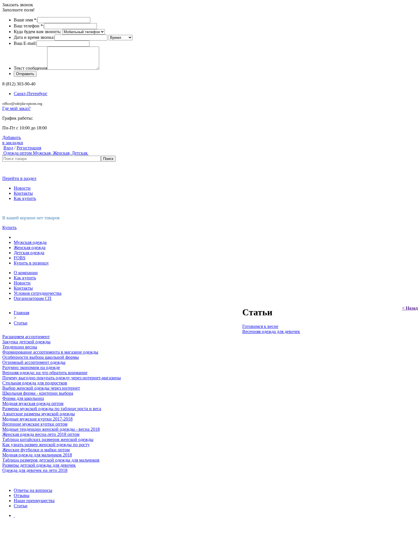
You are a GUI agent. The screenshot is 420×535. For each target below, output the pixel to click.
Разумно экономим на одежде (31, 367)
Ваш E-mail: (25, 43)
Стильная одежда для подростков (34, 382)
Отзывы (21, 495)
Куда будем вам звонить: (37, 31)
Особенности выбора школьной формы (40, 357)
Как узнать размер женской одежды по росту (46, 444)
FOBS (19, 257)
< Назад (410, 308)
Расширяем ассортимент (26, 336)
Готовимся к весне (260, 326)
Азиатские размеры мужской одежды (38, 413)
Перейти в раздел (19, 178)
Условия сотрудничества (37, 293)
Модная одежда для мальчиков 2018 (37, 454)
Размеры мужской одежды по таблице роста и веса (51, 408)
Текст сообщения (30, 68)
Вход (8, 147)
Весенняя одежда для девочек (271, 331)
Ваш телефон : (29, 25)
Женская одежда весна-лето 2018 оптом (40, 434)
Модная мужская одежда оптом (32, 403)
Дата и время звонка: (34, 37)
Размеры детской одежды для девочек (39, 465)
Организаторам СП (32, 298)
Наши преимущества (34, 500)
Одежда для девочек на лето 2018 (34, 470)
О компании (26, 272)
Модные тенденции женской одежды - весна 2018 (51, 429)
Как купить (25, 198)
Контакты (23, 193)
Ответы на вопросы (33, 490)
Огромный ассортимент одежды (33, 362)
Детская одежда (29, 252)
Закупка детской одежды (26, 341)
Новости (22, 188)
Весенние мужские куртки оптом (34, 424)
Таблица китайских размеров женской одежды (47, 439)
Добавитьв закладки (12, 140)
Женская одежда (29, 247)
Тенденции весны (19, 346)
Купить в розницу (31, 263)
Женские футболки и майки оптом (36, 449)
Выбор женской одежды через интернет (41, 388)
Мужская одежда (30, 242)
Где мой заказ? (16, 108)
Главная (21, 312)
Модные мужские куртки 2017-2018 (37, 418)
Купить (9, 227)
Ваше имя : (25, 19)
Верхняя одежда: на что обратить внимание (44, 372)
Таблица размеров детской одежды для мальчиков (50, 460)
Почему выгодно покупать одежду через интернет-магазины (61, 377)
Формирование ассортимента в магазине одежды (50, 352)
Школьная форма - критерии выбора (37, 393)
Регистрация (29, 147)
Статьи (20, 322)
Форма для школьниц (23, 398)
